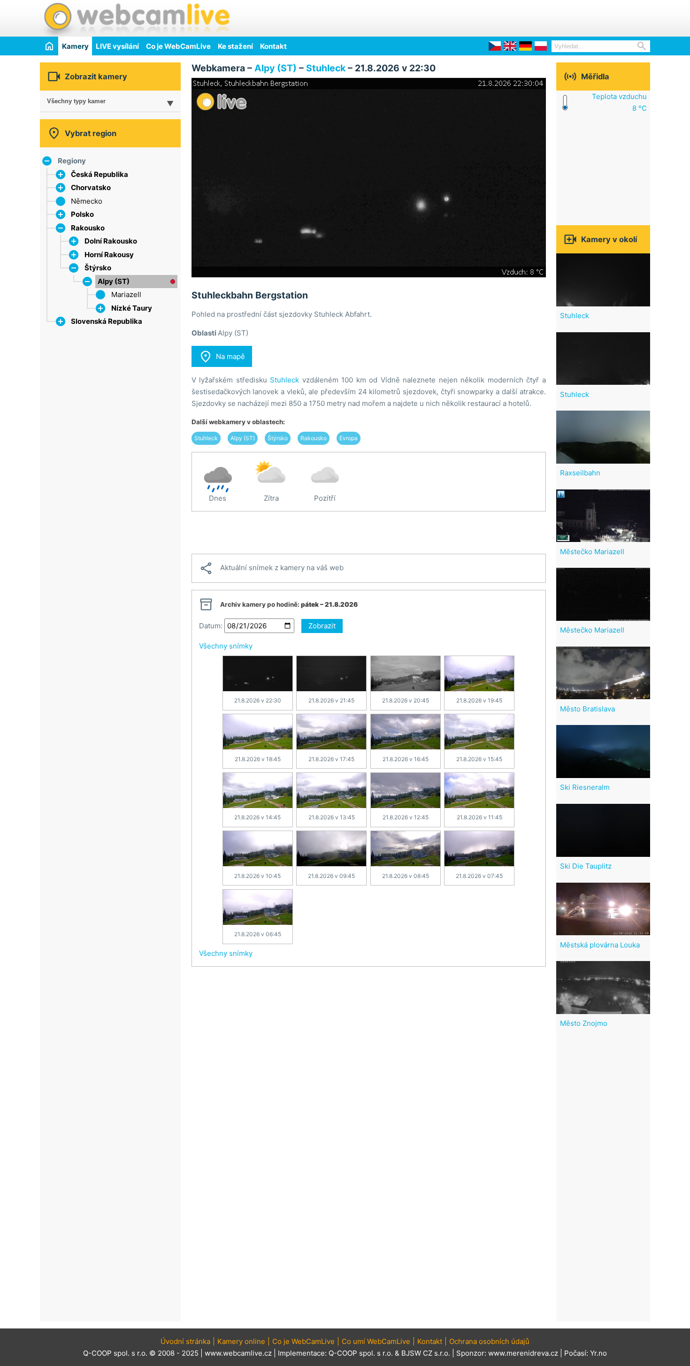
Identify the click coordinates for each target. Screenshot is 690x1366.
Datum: (210, 625)
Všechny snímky (226, 645)
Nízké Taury (131, 308)
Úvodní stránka (185, 1341)
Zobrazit (322, 625)
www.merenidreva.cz (523, 1353)
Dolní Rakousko (110, 241)
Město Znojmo (583, 1023)
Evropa (348, 438)
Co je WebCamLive (178, 46)
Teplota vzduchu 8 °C (619, 102)
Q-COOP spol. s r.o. (361, 1353)
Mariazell (126, 294)
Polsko (82, 214)
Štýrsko (97, 267)
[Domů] (49, 46)
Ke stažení (235, 46)
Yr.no (598, 1353)
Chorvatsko (91, 187)
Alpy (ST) (114, 281)
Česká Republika (99, 174)
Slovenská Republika (106, 321)
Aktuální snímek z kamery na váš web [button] (271, 568)
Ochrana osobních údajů (489, 1341)
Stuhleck (325, 68)
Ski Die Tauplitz (586, 866)
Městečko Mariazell (592, 551)
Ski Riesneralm (585, 787)
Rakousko (88, 227)
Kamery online (241, 1341)
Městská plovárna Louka (600, 944)
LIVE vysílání (117, 46)
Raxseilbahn (580, 472)
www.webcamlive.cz (238, 1353)
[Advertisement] (540, 17)
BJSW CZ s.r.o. (425, 1353)
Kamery (75, 46)
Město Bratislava (587, 708)
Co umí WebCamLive (376, 1341)
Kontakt (273, 46)
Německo (86, 201)
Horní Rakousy (109, 254)
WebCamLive (136, 18)
